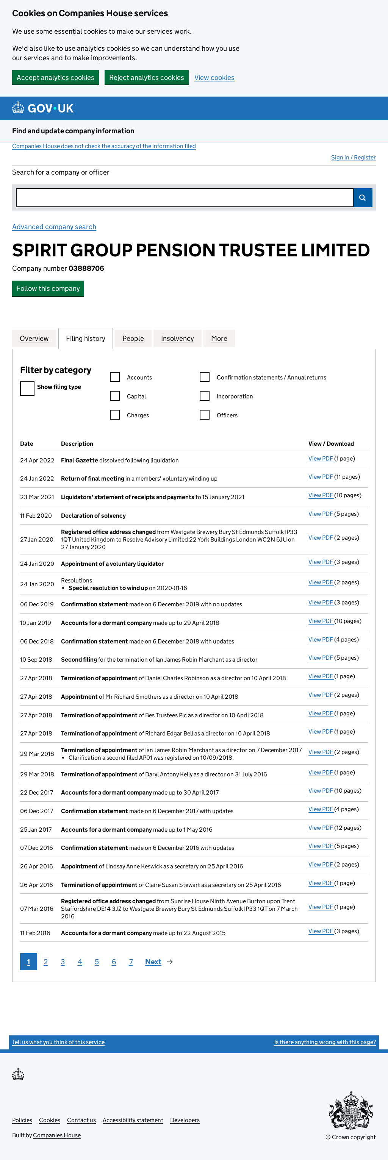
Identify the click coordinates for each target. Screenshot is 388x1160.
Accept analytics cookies (55, 77)
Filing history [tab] (85, 338)
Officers (227, 415)
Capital (136, 396)
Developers (185, 1120)
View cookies (214, 77)
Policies (22, 1120)
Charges (138, 415)
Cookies (49, 1120)
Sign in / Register (353, 157)
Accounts (139, 377)
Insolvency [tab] (177, 338)
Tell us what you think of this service (58, 1042)
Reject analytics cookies (146, 77)
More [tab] (219, 338)
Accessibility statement (133, 1120)
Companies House (57, 1135)
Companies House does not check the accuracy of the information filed (104, 146)
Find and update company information (73, 130)
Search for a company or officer (61, 172)
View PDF (321, 458)
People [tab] (133, 338)
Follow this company (48, 288)
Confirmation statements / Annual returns (271, 377)
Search (363, 197)
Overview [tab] (34, 338)
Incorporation (235, 396)
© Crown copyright (350, 1137)
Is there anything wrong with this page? (325, 1042)
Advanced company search (54, 226)
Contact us (81, 1120)
